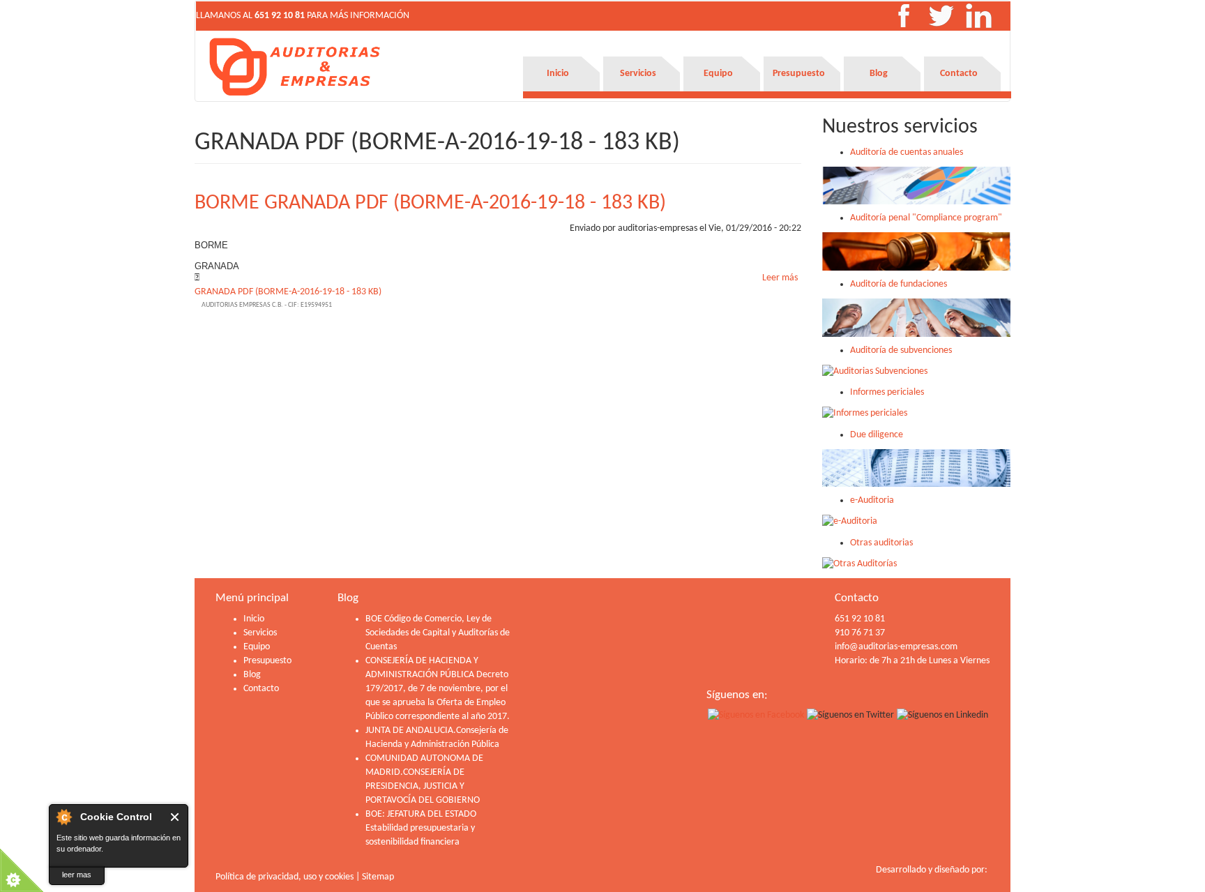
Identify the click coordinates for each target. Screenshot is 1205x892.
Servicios (638, 73)
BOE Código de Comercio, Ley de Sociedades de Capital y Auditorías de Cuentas (437, 633)
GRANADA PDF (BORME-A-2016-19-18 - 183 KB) (288, 292)
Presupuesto (799, 73)
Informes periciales (887, 392)
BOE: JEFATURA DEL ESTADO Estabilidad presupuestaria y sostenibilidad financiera (420, 828)
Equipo (718, 73)
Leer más (780, 278)
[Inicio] (295, 67)
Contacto (959, 73)
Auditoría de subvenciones (901, 350)
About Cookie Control (63, 817)
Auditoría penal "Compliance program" (926, 218)
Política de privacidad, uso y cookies (284, 877)
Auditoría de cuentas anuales (906, 152)
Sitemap (378, 877)
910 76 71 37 (860, 633)
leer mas (76, 874)
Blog (879, 73)
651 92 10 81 (280, 15)
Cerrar (175, 817)
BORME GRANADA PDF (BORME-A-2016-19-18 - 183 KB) (430, 203)
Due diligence (876, 435)
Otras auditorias (881, 543)
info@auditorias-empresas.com (896, 647)
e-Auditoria (872, 500)
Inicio (558, 73)
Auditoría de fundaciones (898, 284)
